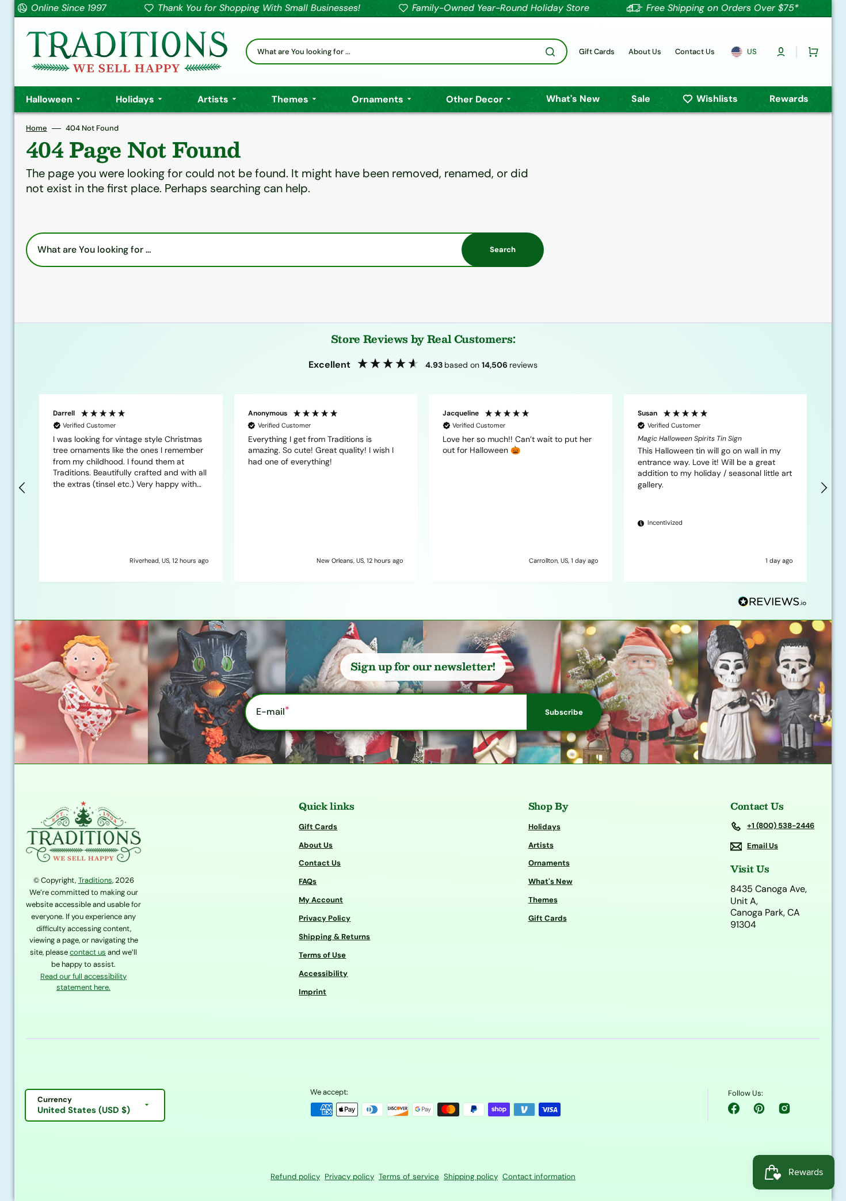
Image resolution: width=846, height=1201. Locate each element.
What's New (550, 881)
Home (36, 128)
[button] (781, 51)
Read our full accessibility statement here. (83, 982)
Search (503, 249)
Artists (541, 845)
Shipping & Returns (334, 936)
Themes (543, 900)
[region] (423, 488)
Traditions (95, 880)
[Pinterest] (759, 1108)
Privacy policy (349, 1176)
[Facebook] (733, 1108)
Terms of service (409, 1176)
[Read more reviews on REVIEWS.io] (772, 602)
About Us (316, 845)
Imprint (312, 992)
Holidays (544, 827)
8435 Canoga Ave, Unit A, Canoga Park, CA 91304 (768, 907)
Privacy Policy (324, 918)
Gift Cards (318, 827)
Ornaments (549, 863)
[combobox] (406, 51)
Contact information (539, 1176)
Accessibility (323, 973)
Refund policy (295, 1176)
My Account (321, 900)
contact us (88, 952)
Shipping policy (471, 1176)
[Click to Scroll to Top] (825, 1134)
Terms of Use (322, 955)
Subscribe (564, 712)
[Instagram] (784, 1108)
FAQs (308, 881)
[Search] (552, 51)
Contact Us (320, 863)
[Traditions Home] (126, 52)
